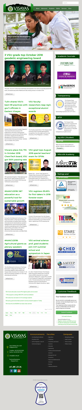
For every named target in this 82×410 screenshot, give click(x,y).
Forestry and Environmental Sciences (54, 351)
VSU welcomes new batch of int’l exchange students (19, 297)
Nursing (50, 364)
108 (23, 312)
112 (38, 312)
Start (7, 312)
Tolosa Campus (68, 341)
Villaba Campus (68, 343)
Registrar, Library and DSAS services (67, 321)
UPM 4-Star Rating (15, 38)
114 (46, 312)
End (11, 315)
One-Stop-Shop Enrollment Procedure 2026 (37, 338)
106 (15, 312)
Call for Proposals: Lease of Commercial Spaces (38, 342)
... (26, 312)
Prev (11, 312)
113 (42, 312)
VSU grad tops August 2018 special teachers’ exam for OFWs (40, 153)
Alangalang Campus (69, 337)
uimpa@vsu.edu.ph (14, 355)
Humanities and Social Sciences (53, 342)
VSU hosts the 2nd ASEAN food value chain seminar (19, 303)
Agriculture (50, 337)
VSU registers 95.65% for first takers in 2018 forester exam (39, 194)
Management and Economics (52, 356)
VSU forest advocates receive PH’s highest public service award (21, 291)
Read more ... (10, 94)
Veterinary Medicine (52, 366)
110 (30, 312)
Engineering (51, 348)
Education (50, 346)
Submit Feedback (66, 312)
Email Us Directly (67, 316)
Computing (50, 339)
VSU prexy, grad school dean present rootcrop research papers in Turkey (24, 300)
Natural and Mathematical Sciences (54, 361)
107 (19, 312)
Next (7, 315)
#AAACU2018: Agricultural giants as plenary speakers (15, 243)
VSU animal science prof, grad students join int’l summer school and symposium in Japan (39, 246)
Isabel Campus (68, 339)
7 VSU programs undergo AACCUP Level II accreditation (20, 294)
